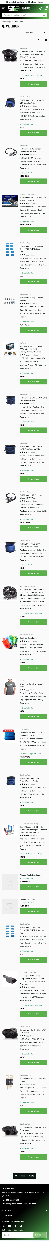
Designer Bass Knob (28, 638)
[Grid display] (46, 40)
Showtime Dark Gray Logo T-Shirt (32, 685)
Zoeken (44, 15)
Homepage (6, 21)
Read (24, 70)
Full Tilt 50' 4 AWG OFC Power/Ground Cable (30, 545)
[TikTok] (21, 1226)
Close (24, 1210)
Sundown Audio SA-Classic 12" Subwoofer (33, 1031)
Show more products (24, 1176)
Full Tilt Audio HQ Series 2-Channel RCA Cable (31, 150)
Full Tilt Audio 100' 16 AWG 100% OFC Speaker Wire (31, 447)
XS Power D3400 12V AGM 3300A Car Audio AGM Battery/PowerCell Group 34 (32, 349)
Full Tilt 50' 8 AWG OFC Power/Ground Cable (30, 779)
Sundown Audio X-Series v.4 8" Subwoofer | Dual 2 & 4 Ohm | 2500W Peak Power (33, 54)
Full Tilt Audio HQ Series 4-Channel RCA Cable (31, 496)
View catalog (3, 8)
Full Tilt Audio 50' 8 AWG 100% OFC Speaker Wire (33, 101)
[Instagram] (3, 1226)
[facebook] (15, 1226)
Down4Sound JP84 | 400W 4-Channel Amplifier (33, 734)
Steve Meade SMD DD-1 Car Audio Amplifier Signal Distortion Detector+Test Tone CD (33, 830)
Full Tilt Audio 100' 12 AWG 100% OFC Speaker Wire (33, 399)
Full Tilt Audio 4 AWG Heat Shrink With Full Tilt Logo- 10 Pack (32, 930)
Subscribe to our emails (12, 1230)
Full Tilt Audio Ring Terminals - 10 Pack (32, 299)
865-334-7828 (12, 1200)
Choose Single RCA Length (31, 875)
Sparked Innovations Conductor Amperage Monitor (33, 198)
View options (33, 84)
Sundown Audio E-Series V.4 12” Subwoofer (33, 1128)
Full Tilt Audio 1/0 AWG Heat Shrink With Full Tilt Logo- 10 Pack (32, 249)
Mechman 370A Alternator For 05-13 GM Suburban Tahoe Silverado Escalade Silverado (32, 592)
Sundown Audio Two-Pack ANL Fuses (33, 1079)
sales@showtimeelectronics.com (21, 1204)
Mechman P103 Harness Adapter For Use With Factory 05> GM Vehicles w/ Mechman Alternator (33, 980)
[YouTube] (9, 1226)
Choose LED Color (27, 899)
